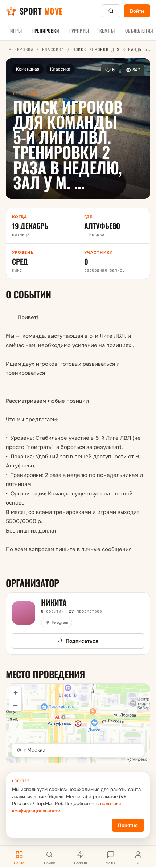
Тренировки (45, 30)
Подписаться (82, 641)
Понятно (128, 825)
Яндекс (140, 759)
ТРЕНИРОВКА (20, 49)
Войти (137, 11)
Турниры (79, 30)
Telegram (60, 622)
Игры (16, 30)
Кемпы (107, 30)
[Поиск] (111, 10)
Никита (54, 602)
